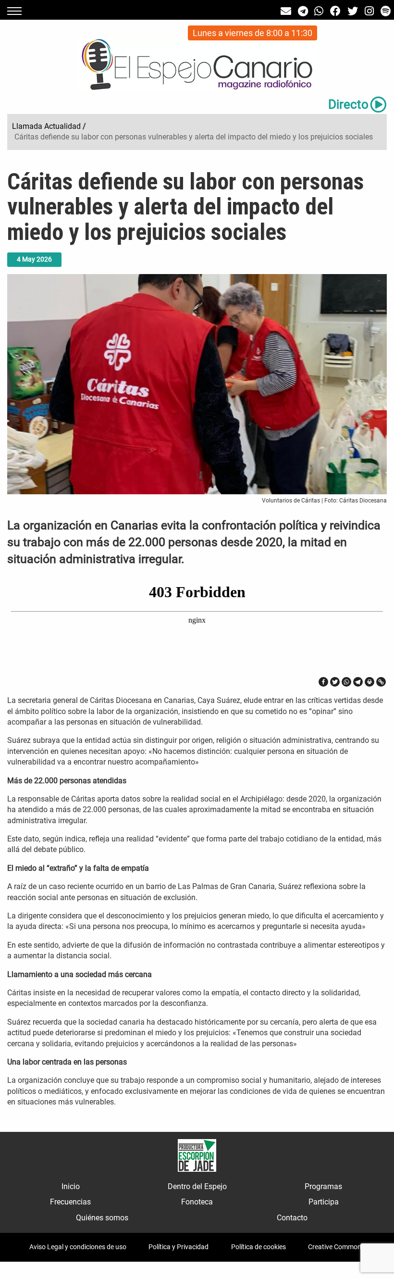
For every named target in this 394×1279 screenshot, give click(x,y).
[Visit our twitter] (352, 11)
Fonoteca (197, 1201)
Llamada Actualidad (46, 126)
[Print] (369, 682)
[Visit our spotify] (385, 11)
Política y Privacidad (178, 1247)
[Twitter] (335, 682)
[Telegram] (358, 682)
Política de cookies (258, 1247)
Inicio (71, 1186)
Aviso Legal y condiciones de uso (77, 1247)
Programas (323, 1186)
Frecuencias (70, 1201)
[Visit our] (286, 11)
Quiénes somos (102, 1217)
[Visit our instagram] (369, 11)
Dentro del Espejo (197, 1186)
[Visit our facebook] (335, 11)
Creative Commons (336, 1247)
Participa (323, 1201)
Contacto (292, 1217)
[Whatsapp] (346, 682)
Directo (348, 104)
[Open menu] (14, 11)
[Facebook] (323, 682)
